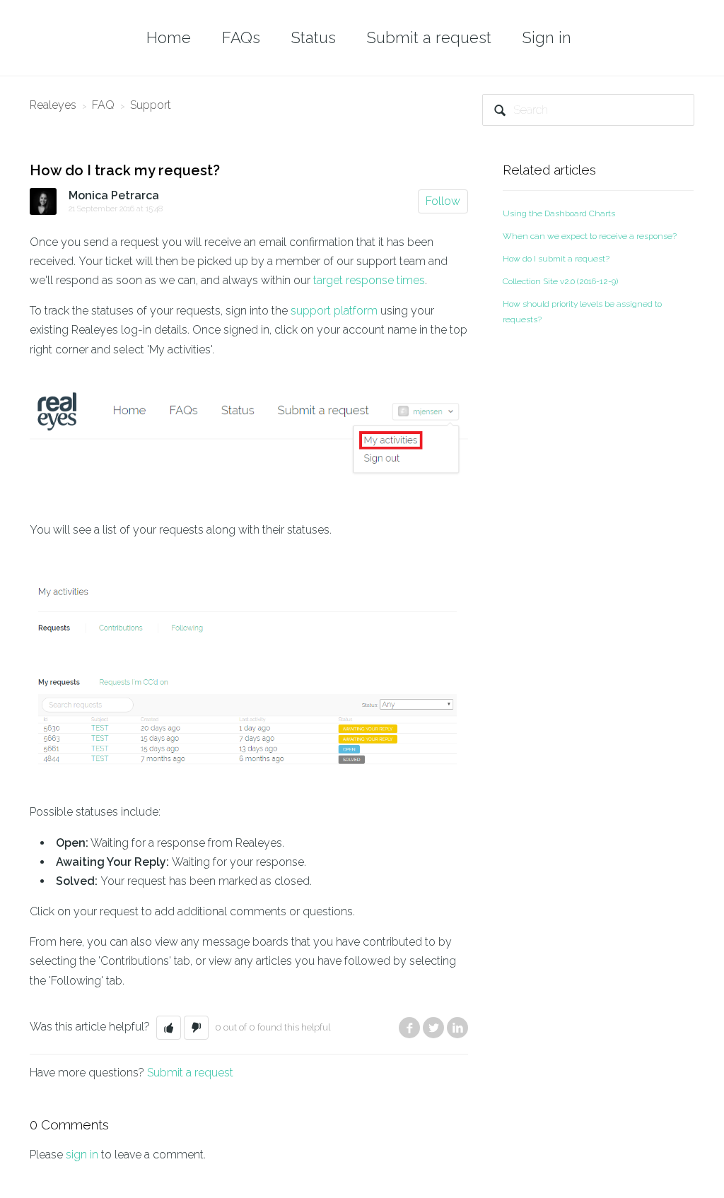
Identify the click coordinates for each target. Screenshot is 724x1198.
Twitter (433, 1027)
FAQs (241, 37)
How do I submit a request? (556, 259)
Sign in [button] (546, 37)
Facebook (409, 1027)
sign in (82, 1154)
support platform (334, 310)
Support (150, 105)
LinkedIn (457, 1027)
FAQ (103, 105)
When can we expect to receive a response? (590, 236)
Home (168, 37)
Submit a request (429, 37)
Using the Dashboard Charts (559, 213)
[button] (168, 1028)
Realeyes (53, 105)
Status (313, 37)
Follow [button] (443, 201)
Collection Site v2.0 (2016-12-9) (560, 281)
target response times (369, 280)
